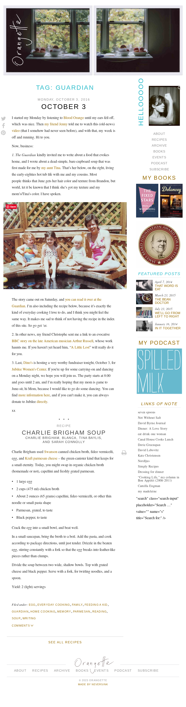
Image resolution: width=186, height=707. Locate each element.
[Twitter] (3, 118)
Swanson (50, 451)
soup (16, 618)
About (159, 134)
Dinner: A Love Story (153, 428)
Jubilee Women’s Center (29, 369)
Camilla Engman (149, 486)
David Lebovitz (148, 450)
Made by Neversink (93, 684)
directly (42, 401)
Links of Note (159, 404)
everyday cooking (53, 604)
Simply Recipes (148, 466)
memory (64, 611)
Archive (159, 145)
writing (29, 618)
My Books (159, 178)
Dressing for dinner (151, 472)
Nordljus (143, 461)
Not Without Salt (149, 417)
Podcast (159, 163)
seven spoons (146, 412)
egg (32, 604)
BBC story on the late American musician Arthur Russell (52, 340)
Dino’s (28, 362)
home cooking (42, 611)
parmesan (82, 611)
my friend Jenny (56, 123)
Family (77, 604)
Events (159, 157)
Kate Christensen (149, 455)
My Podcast (159, 343)
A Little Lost (80, 347)
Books (159, 151)
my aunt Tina (50, 167)
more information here (34, 394)
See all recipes (65, 642)
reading (99, 611)
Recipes (159, 139)
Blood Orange (74, 117)
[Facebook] (3, 125)
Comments (21, 625)
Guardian (20, 611)
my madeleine (147, 491)
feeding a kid (96, 604)
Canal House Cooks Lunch (155, 439)
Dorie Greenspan (149, 445)
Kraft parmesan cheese (41, 458)
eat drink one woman (152, 434)
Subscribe (159, 169)
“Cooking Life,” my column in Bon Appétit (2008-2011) (158, 478)
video (16, 130)
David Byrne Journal (152, 423)
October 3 (63, 106)
